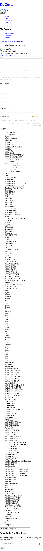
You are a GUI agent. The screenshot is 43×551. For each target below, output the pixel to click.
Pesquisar (3, 102)
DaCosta (6, 4)
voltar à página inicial (7, 55)
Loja (1, 89)
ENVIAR (35, 116)
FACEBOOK (26, 123)
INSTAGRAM (13, 123)
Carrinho (3, 98)
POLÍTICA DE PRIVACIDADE (37, 124)
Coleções (3, 94)
